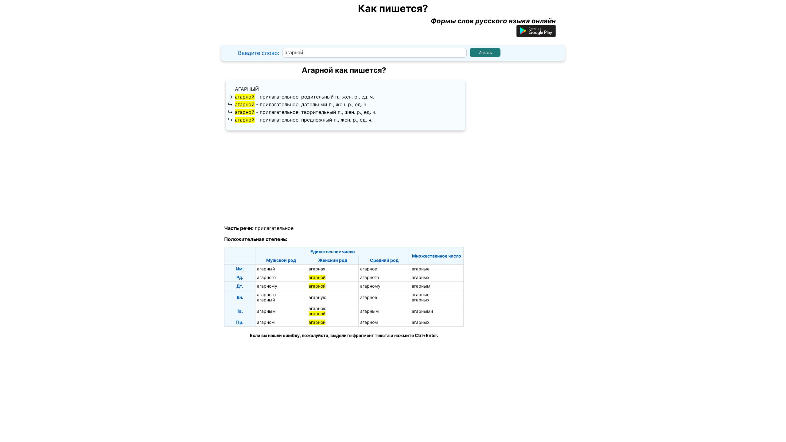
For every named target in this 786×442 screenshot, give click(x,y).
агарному (267, 286)
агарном (266, 322)
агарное (368, 268)
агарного (266, 277)
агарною (317, 308)
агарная (317, 268)
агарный (247, 89)
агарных (421, 277)
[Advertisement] (344, 178)
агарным (421, 286)
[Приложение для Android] (536, 35)
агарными (422, 311)
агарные (421, 268)
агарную (317, 297)
